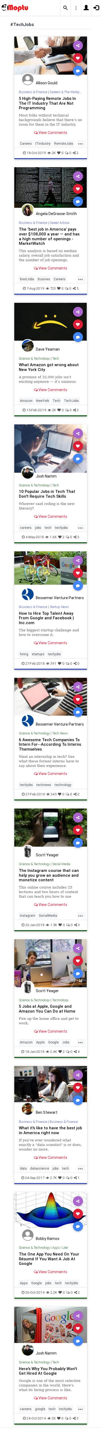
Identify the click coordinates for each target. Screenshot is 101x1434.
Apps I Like (60, 1248)
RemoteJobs (63, 143)
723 (53, 288)
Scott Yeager (47, 855)
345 (54, 794)
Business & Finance (33, 92)
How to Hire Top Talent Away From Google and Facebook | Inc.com (46, 618)
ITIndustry (43, 143)
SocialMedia (48, 915)
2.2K (53, 1292)
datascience (39, 1168)
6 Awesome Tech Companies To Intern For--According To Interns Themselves (50, 744)
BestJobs (27, 279)
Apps (24, 1283)
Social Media (61, 864)
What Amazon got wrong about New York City (49, 367)
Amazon (26, 401)
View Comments (52, 132)
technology (63, 785)
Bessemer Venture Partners (60, 597)
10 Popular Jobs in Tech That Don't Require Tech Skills (47, 494)
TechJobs (71, 401)
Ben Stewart (46, 1112)
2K (54, 153)
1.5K (53, 925)
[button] (65, 8)
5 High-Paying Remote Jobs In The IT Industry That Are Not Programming (47, 103)
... (80, 143)
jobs (38, 528)
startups (38, 654)
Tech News (60, 733)
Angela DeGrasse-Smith (56, 213)
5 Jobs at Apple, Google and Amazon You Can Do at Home (47, 1009)
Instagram (27, 915)
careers (26, 528)
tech (48, 528)
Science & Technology (34, 358)
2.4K (53, 1051)
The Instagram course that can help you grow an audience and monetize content (49, 875)
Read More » (50, 58)
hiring (24, 654)
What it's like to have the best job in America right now (50, 1130)
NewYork (42, 401)
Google (53, 1042)
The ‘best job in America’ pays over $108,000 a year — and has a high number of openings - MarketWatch (49, 236)
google (40, 1409)
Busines (44, 279)
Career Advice (59, 223)
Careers (26, 143)
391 (53, 663)
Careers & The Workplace (67, 92)
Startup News (59, 607)
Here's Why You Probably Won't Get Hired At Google (48, 1371)
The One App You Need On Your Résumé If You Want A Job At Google (49, 1258)
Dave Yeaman (48, 349)
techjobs (61, 528)
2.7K (53, 1177)
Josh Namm (46, 476)
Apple (40, 1042)
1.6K (53, 537)
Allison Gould (46, 83)
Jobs (65, 1042)
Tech (55, 358)
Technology (60, 1000)
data (23, 1168)
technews (43, 785)
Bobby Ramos (47, 1238)
